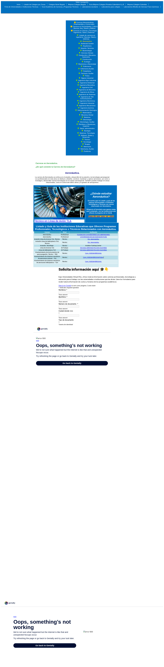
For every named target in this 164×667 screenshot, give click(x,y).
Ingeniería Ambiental (87, 83)
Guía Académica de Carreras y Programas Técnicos (60, 7)
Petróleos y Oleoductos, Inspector (87, 125)
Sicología (87, 131)
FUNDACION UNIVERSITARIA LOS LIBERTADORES (93, 235)
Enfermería (87, 66)
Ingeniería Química (87, 108)
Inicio (18, 4)
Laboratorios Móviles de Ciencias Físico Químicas (141, 7)
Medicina (87, 117)
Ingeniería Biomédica (87, 85)
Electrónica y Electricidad (87, 64)
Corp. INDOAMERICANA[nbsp (93, 257)
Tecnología (87, 142)
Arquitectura (87, 46)
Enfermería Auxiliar (87, 69)
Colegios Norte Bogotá (57, 4)
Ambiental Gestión (87, 43)
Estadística (87, 71)
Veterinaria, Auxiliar (87, 149)
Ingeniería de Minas (87, 92)
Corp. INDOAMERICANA (93, 253)
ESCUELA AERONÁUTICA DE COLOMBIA (93, 248)
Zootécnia (87, 151)
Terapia (87, 144)
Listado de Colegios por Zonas (34, 4)
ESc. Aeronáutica (93, 239)
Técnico (87, 139)
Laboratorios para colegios (110, 7)
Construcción (87, 59)
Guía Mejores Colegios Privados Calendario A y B (106, 4)
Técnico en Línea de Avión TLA (52, 221)
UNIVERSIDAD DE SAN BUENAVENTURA (93, 237)
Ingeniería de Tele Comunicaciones (87, 97)
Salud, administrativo (87, 128)
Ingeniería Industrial (87, 103)
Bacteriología (87, 50)
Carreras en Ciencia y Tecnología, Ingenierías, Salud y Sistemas (85, 31)
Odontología (87, 119)
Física (87, 76)
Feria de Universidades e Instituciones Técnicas (21, 7)
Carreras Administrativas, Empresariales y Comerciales (84, 23)
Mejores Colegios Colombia (137, 4)
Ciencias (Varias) (87, 53)
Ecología (87, 62)
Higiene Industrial (87, 78)
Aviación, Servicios (87, 48)
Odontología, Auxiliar (87, 122)
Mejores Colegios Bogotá (77, 4)
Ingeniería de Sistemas (87, 94)
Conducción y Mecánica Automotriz (87, 56)
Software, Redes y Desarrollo (87, 136)
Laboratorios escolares (90, 7)
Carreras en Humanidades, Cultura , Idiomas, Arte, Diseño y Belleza (85, 27)
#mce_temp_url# (59, 218)
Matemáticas (87, 112)
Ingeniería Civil (87, 87)
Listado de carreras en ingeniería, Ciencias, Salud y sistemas (86, 37)
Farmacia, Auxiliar (87, 73)
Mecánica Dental (87, 115)
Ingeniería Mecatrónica (87, 105)
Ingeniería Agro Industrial (87, 80)
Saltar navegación (82, 2)
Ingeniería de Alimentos (87, 90)
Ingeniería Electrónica (87, 101)
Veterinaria (87, 146)
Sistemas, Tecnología (87, 133)
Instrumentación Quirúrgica (87, 110)
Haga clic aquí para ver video (101, 216)
